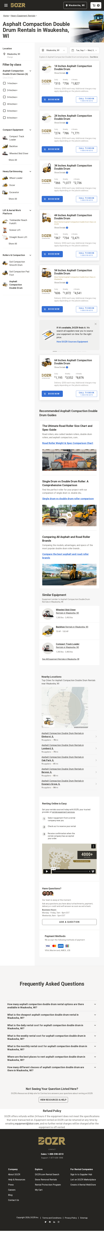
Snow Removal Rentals (46, 1179)
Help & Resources (16, 1179)
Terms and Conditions (51, 1218)
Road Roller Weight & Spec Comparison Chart (67, 443)
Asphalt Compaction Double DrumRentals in (63, 735)
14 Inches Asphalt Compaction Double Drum (73, 67)
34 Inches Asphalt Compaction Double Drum (73, 167)
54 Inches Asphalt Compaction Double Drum (73, 272)
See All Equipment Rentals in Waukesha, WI (60, 659)
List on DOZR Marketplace (83, 1179)
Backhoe (72, 627)
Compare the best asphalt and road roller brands (65, 556)
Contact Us (13, 1200)
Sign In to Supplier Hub (81, 1174)
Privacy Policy (71, 1218)
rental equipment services (63, 812)
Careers (11, 1190)
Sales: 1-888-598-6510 (52, 1154)
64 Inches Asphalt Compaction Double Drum (73, 362)
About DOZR (14, 1174)
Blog (10, 1195)
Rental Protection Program (48, 1184)
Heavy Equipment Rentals (23, 15)
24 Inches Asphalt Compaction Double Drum (73, 117)
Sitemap (84, 1218)
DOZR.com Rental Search (47, 1174)
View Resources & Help (53, 1100)
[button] (17, 74)
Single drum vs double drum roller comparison (68, 498)
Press (11, 1184)
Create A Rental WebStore (83, 1184)
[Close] (96, 324)
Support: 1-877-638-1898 (52, 1158)
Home (6, 15)
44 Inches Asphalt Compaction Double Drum (73, 217)
